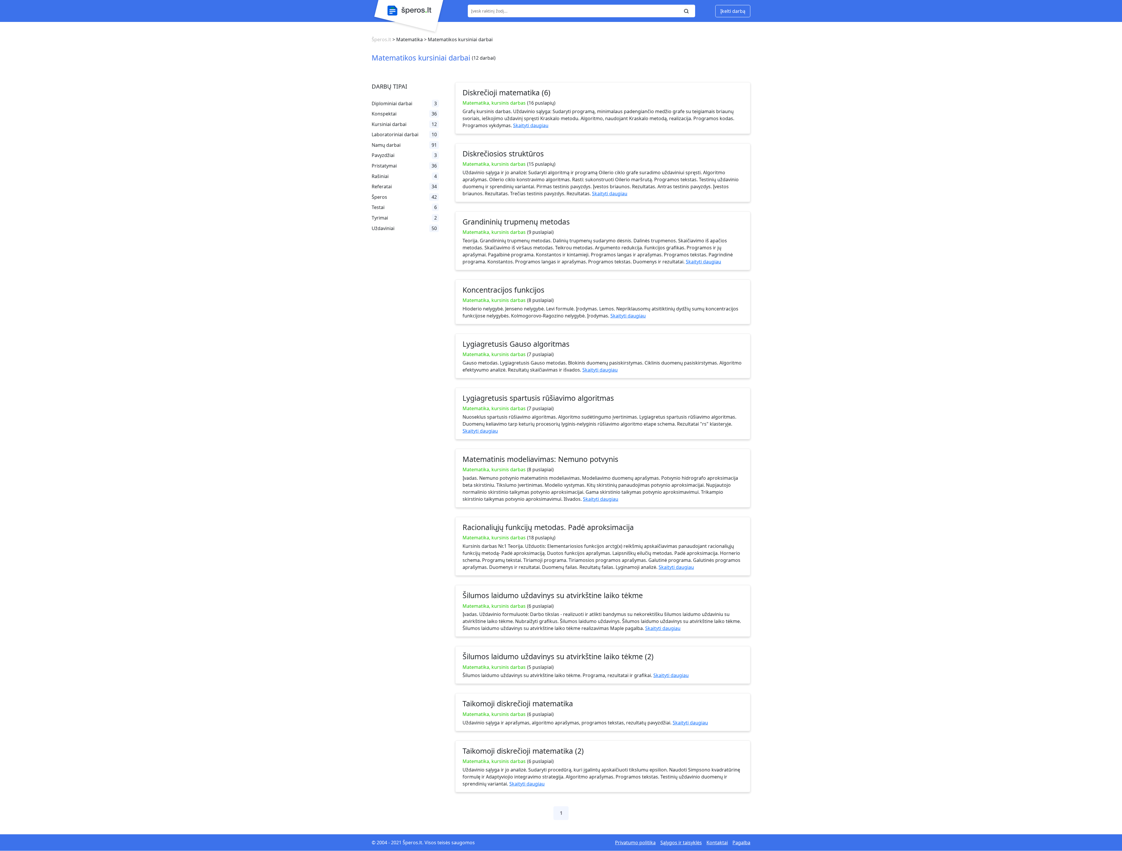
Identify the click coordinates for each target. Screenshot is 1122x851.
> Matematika (407, 39)
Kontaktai (717, 842)
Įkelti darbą (732, 11)
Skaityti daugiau (530, 125)
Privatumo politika (635, 842)
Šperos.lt (381, 39)
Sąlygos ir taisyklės (681, 842)
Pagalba (741, 842)
